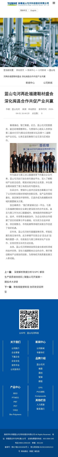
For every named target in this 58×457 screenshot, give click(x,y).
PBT (15, 402)
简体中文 (23, 11)
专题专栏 (40, 352)
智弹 (41, 377)
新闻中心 (31, 70)
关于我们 (15, 342)
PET (15, 406)
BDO (15, 393)
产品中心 (15, 387)
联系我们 (40, 409)
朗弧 (41, 381)
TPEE (15, 410)
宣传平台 (15, 365)
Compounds (40, 396)
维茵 (41, 369)
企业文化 (15, 361)
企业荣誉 (15, 352)
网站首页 (20, 70)
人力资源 (40, 404)
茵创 (41, 373)
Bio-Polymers (15, 414)
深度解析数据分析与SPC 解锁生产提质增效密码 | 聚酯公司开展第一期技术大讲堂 (24, 277)
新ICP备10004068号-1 (20, 447)
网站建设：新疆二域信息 (30, 451)
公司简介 (15, 348)
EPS (40, 387)
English (33, 11)
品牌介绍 (40, 358)
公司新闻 (42, 70)
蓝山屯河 (40, 364)
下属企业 (15, 357)
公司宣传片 (15, 369)
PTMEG (15, 397)
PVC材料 (40, 392)
